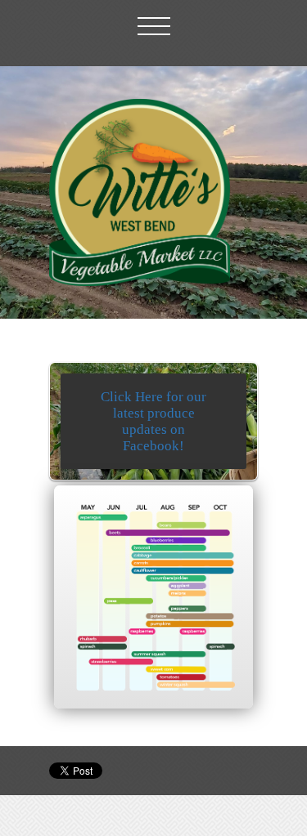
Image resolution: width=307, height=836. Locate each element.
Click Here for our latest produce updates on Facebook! (153, 421)
